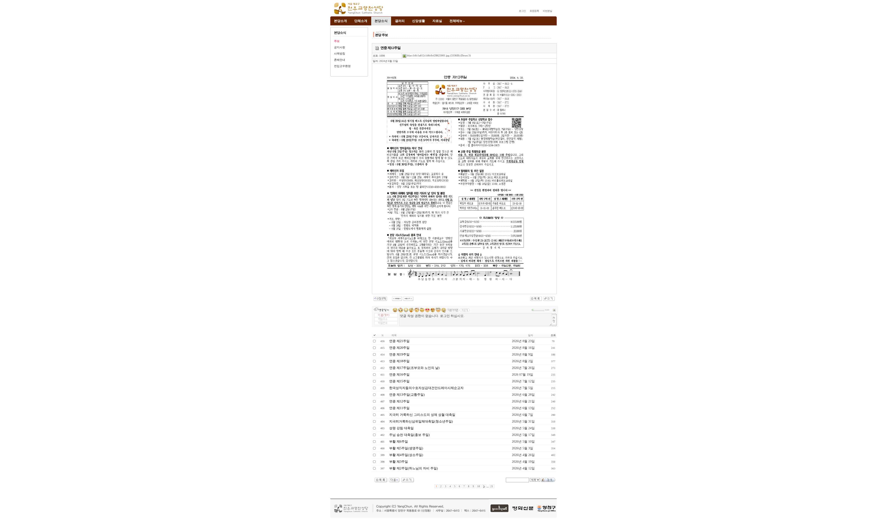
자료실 (437, 21)
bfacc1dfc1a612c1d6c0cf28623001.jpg (428, 55)
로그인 (522, 10)
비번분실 (547, 10)
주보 (337, 41)
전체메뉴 (456, 21)
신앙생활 (418, 21)
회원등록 (534, 10)
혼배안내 (339, 59)
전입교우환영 (342, 66)
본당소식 (381, 21)
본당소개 (340, 21)
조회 (553, 335)
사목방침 (339, 53)
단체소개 (360, 21)
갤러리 (400, 21)
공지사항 (339, 47)
